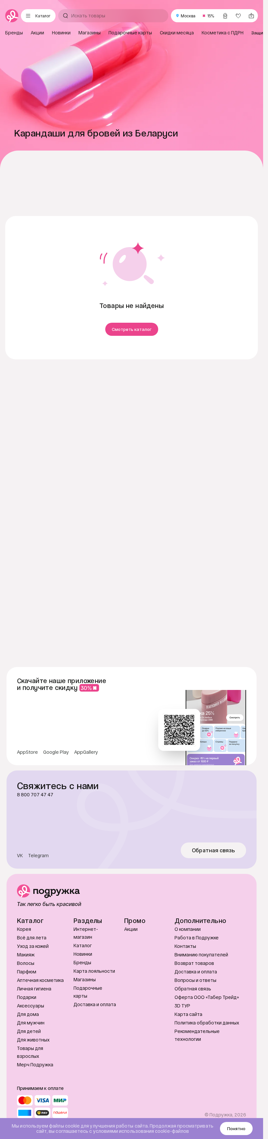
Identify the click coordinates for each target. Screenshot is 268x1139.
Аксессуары (30, 1037)
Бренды (82, 993)
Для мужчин (30, 1054)
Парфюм (26, 1002)
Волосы (25, 994)
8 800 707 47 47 (35, 825)
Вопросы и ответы (195, 1011)
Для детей (29, 1062)
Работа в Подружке (197, 968)
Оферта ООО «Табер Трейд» (207, 1028)
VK (20, 886)
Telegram (38, 886)
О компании (188, 960)
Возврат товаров (194, 994)
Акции (131, 960)
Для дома (28, 1045)
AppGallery (86, 783)
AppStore (27, 783)
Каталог (83, 976)
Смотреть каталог (132, 329)
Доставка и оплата (95, 1035)
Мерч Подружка (35, 1095)
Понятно (236, 1128)
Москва (188, 15)
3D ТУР (182, 1037)
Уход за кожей (33, 977)
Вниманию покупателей (201, 985)
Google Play (56, 783)
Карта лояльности (94, 1002)
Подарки (26, 1028)
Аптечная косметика (40, 1011)
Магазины (85, 1010)
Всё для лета (31, 968)
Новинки (83, 985)
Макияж (26, 985)
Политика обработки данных (207, 1054)
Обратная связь (213, 881)
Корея (24, 960)
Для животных (33, 1071)
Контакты (185, 977)
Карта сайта (188, 1045)
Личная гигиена (34, 1019)
